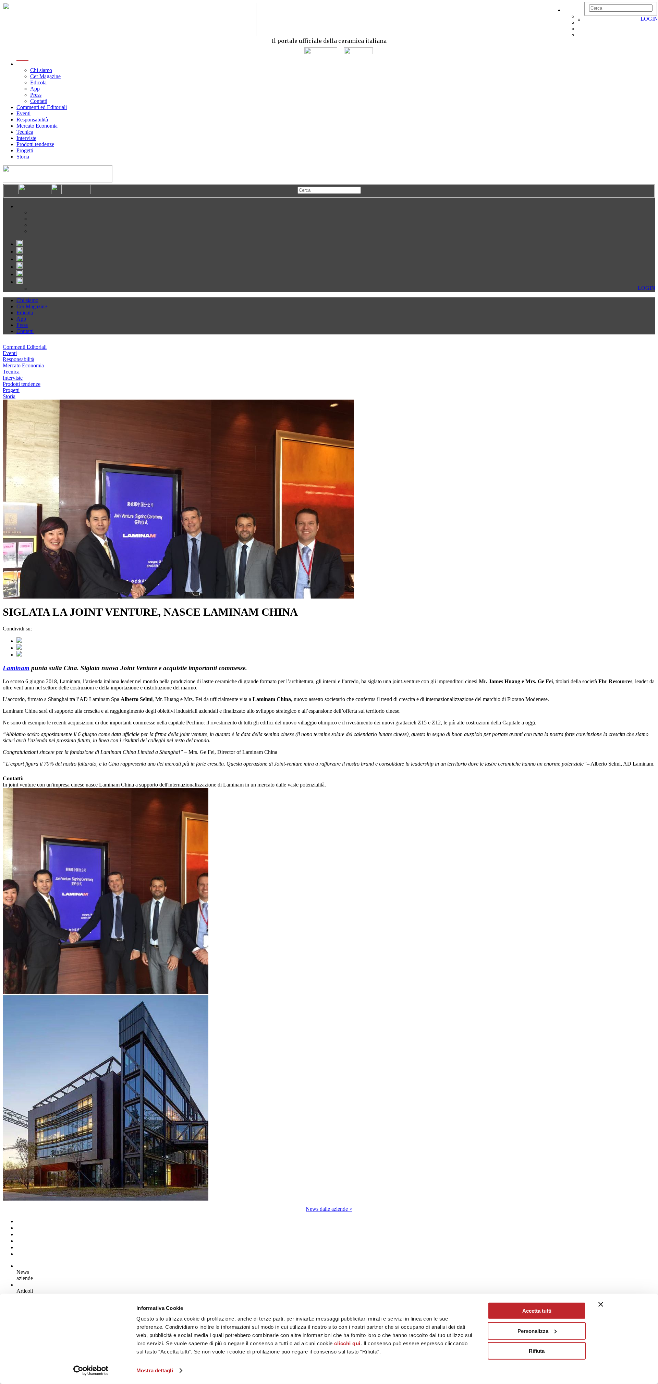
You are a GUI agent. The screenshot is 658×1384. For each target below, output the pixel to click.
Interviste (26, 138)
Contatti (38, 101)
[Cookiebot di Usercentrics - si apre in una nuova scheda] (91, 1370)
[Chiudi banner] (600, 1304)
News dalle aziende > (329, 1209)
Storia (22, 156)
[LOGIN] (587, 19)
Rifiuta (537, 1351)
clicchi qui (347, 1343)
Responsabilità (32, 119)
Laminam (16, 668)
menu (22, 64)
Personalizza (532, 1331)
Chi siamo (41, 70)
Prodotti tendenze (35, 144)
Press (35, 95)
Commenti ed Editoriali (41, 107)
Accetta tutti (536, 1311)
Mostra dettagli (154, 1370)
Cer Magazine (45, 76)
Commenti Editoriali (25, 347)
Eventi (23, 113)
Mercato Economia (37, 126)
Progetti (24, 150)
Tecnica (24, 132)
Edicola (38, 82)
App (35, 89)
